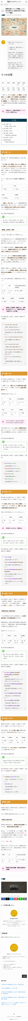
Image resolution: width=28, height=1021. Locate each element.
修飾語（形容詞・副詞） (11, 126)
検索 (24, 976)
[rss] (14, 1014)
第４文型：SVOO (8, 133)
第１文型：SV (7, 124)
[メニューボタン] (1, 1)
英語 (3, 15)
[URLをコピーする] (25, 899)
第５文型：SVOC (8, 137)
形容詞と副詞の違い (10, 142)
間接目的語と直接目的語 (11, 135)
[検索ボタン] (26, 1)
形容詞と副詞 (7, 140)
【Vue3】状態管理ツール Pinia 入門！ (9, 988)
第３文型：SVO (8, 131)
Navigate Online (14, 918)
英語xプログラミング (14, 1)
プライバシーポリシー (11, 1016)
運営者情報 (19, 1016)
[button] (3, 899)
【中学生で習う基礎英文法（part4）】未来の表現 (12, 984)
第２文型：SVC (8, 128)
